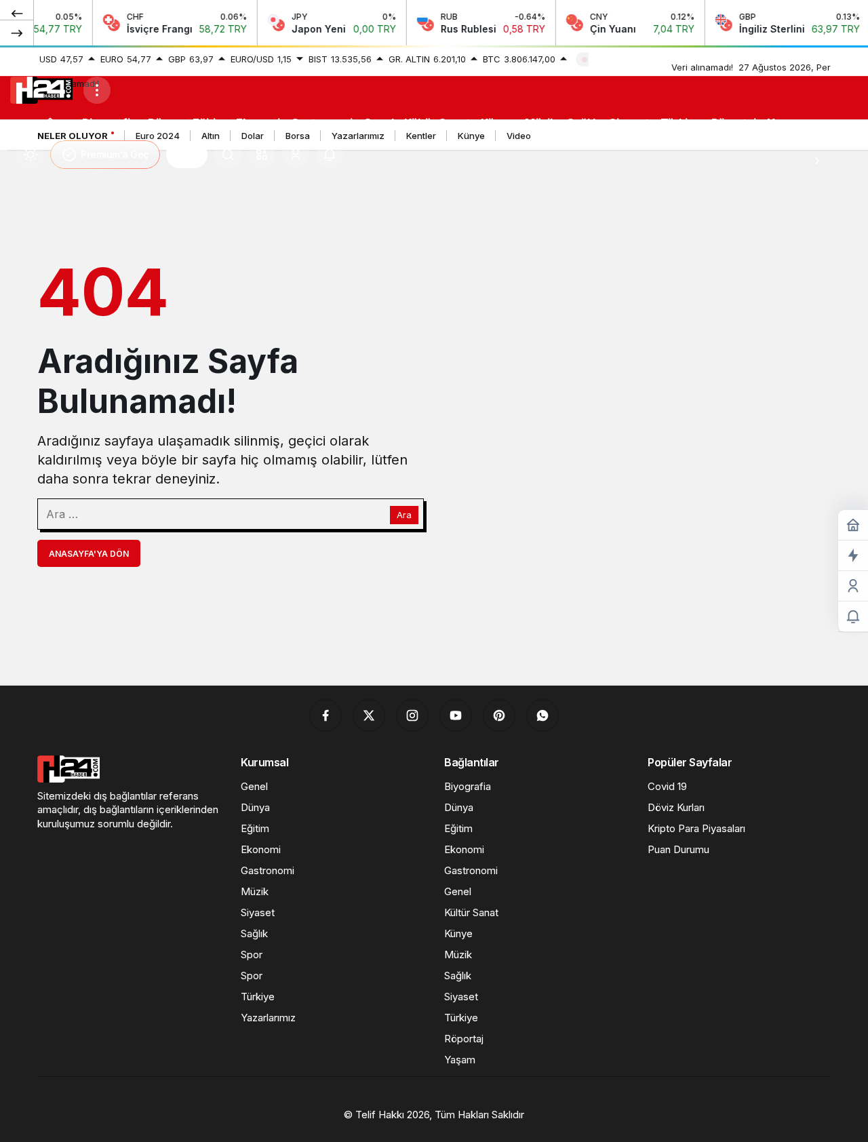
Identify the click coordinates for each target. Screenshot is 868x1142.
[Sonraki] (17, 32)
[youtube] (455, 715)
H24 (186, 154)
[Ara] (227, 154)
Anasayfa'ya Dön (89, 554)
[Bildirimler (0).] (853, 617)
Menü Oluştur (622, 59)
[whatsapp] (542, 715)
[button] (261, 154)
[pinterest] (499, 715)
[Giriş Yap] (295, 154)
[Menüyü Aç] (97, 90)
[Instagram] (412, 715)
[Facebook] (325, 715)
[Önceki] (17, 13)
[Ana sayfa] (50, 122)
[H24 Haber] (41, 89)
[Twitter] (369, 715)
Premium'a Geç (115, 154)
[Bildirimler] (329, 154)
